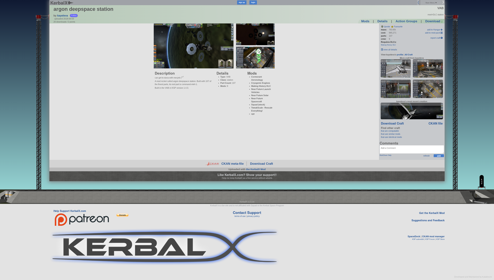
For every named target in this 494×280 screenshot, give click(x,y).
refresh (426, 156)
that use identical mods (391, 137)
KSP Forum (430, 239)
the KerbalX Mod (256, 169)
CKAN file (436, 123)
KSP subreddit (418, 239)
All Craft (409, 54)
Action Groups (406, 21)
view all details (390, 50)
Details (382, 21)
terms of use (240, 216)
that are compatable (390, 131)
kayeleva (62, 15)
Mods (365, 21)
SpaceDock (414, 236)
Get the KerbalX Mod (432, 213)
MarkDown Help (385, 155)
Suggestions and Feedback (428, 220)
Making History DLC (388, 45)
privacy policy (253, 216)
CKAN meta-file (232, 163)
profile (400, 54)
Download (432, 21)
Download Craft (392, 123)
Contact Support (247, 212)
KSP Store (440, 239)
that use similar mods (390, 134)
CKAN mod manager (433, 236)
